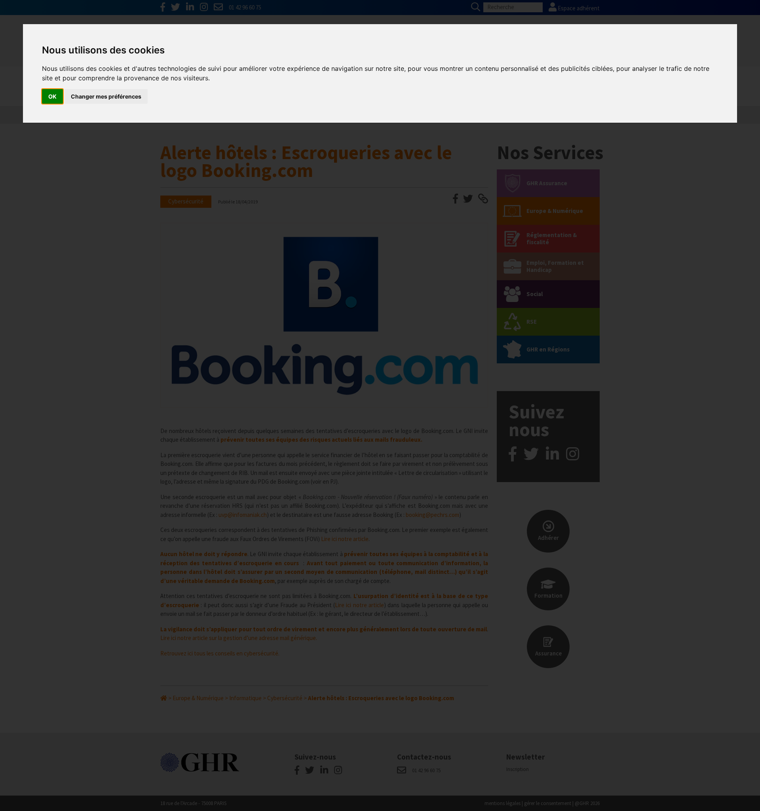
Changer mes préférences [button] (106, 96)
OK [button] (52, 96)
